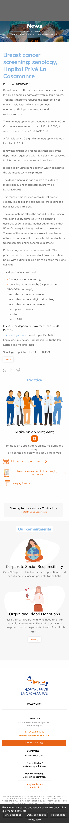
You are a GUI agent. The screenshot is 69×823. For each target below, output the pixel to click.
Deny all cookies (36, 814)
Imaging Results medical (34, 786)
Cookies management (29, 803)
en (36, 27)
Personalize (58, 814)
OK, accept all (13, 814)
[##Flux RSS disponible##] (5, 371)
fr (33, 27)
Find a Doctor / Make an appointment (34, 765)
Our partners (50, 803)
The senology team (14, 335)
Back (8, 359)
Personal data (10, 801)
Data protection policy (32, 801)
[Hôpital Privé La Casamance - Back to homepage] (34, 685)
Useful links (53, 801)
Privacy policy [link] (34, 819)
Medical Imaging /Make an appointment (34, 775)
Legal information (51, 799)
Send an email (31, 742)
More (34, 639)
